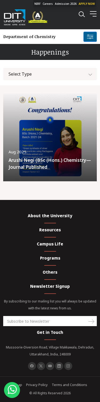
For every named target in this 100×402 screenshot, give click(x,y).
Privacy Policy (37, 384)
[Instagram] (68, 366)
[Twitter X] (41, 366)
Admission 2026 (66, 4)
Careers (48, 4)
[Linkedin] (59, 366)
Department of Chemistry (29, 36)
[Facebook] (32, 366)
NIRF (37, 4)
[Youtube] (50, 366)
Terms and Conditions (69, 384)
